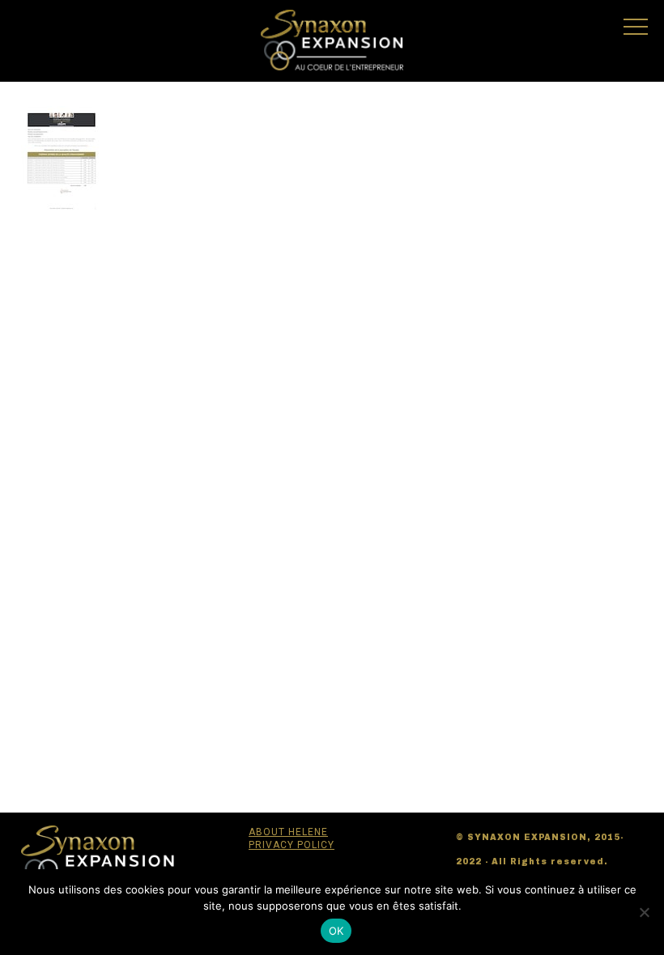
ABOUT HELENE (288, 832)
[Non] (644, 912)
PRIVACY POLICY (291, 845)
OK (336, 930)
